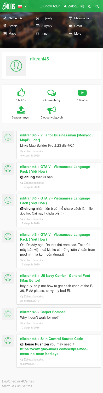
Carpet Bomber (52, 311)
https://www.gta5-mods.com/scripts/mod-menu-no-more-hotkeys (54, 351)
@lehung (27, 176)
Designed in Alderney (18, 381)
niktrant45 (39, 58)
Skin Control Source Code (61, 338)
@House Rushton (34, 344)
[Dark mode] (89, 6)
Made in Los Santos (17, 385)
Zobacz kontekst (34, 151)
